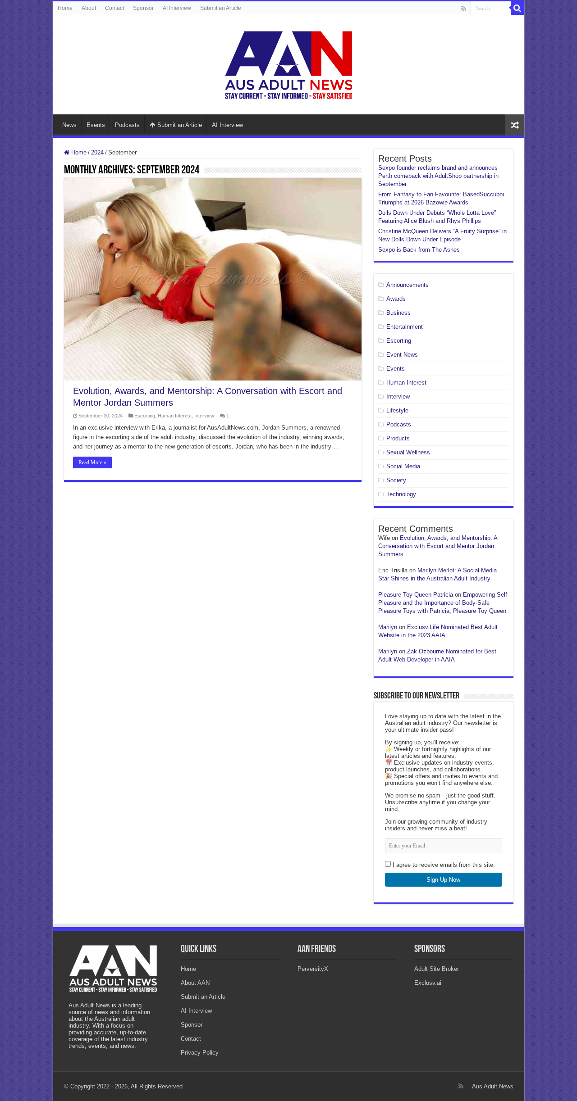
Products (398, 438)
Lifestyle (397, 410)
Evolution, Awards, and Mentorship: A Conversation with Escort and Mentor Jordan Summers (437, 546)
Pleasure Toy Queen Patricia (415, 594)
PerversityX (313, 968)
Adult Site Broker (436, 968)
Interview (204, 415)
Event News (402, 354)
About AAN (195, 982)
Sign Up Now (443, 879)
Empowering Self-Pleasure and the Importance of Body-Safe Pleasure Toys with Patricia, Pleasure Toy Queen (443, 602)
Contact (114, 8)
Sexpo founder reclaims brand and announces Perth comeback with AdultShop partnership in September (438, 175)
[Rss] (463, 8)
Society (396, 480)
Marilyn (387, 627)
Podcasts (127, 125)
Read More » (92, 462)
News (69, 125)
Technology (401, 494)
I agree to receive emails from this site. (443, 864)
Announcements (407, 284)
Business (398, 312)
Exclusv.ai (427, 982)
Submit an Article (220, 8)
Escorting (144, 415)
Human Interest (175, 415)
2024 (97, 152)
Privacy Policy (200, 1052)
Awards (396, 298)
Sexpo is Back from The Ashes (419, 249)
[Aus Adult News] (288, 63)
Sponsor (143, 8)
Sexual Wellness (408, 452)
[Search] (517, 8)
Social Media (403, 466)
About (89, 8)
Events (96, 125)
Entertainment (404, 326)
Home (65, 8)
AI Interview (177, 8)
